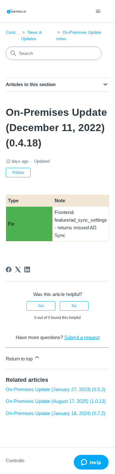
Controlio (14, 32)
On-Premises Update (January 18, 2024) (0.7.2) (55, 413)
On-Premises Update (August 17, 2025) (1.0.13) (56, 401)
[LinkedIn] (27, 269)
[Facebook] (9, 269)
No (74, 306)
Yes (41, 306)
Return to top (20, 358)
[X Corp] (18, 269)
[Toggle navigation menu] (98, 11)
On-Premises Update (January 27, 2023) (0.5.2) (55, 389)
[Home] (16, 11)
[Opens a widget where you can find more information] (91, 463)
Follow (18, 172)
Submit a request (82, 337)
